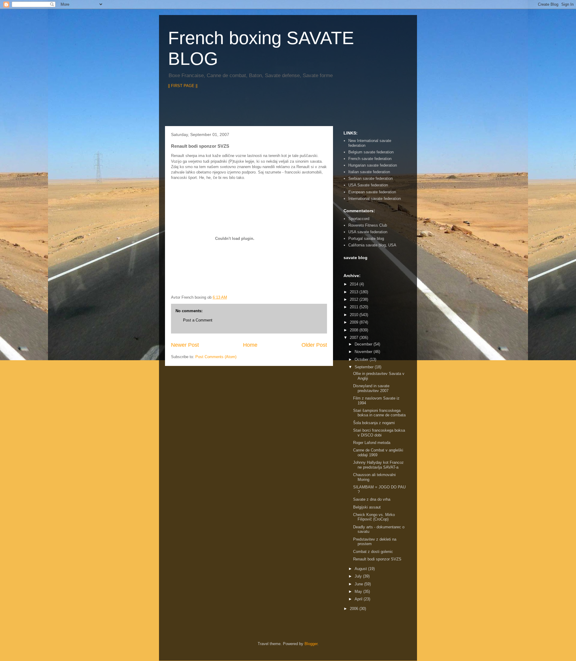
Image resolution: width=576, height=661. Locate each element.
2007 (354, 337)
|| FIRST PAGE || (182, 85)
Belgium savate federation (371, 152)
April (359, 599)
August (361, 568)
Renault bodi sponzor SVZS (377, 559)
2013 (354, 292)
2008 (354, 330)
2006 (354, 608)
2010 (354, 314)
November (364, 351)
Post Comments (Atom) (215, 357)
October (362, 359)
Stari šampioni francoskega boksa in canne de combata (379, 413)
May (359, 591)
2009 (354, 322)
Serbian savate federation (370, 178)
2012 (354, 299)
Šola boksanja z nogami (374, 423)
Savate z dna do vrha (371, 499)
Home (250, 345)
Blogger (310, 643)
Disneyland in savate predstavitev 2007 (371, 388)
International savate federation (374, 198)
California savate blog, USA (372, 245)
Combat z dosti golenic (373, 551)
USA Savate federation (368, 185)
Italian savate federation (369, 172)
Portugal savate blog (366, 238)
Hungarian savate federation (372, 165)
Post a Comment (197, 320)
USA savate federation (367, 232)
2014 (354, 284)
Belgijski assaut (367, 507)
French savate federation (370, 158)
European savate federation (372, 192)
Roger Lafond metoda (371, 442)
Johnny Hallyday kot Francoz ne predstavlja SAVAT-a (378, 464)
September (365, 367)
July (359, 576)
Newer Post (185, 345)
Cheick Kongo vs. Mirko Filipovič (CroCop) (374, 517)
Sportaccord (358, 218)
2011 (354, 307)
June (359, 584)
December (364, 344)
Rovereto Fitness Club (367, 225)
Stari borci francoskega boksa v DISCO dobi (379, 432)
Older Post (314, 345)
